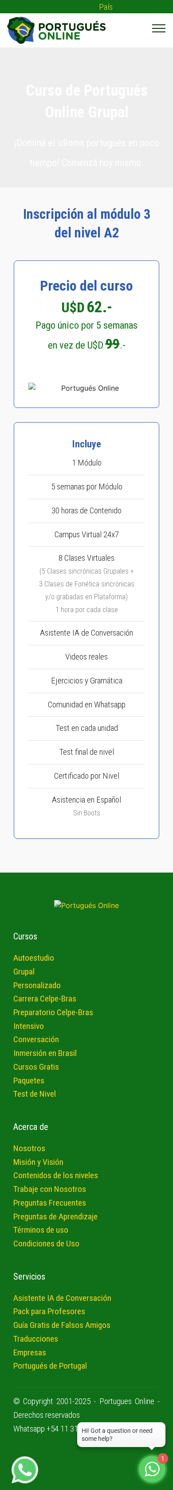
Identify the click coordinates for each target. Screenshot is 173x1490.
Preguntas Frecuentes (49, 1203)
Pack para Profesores (49, 1311)
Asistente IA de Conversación (62, 1298)
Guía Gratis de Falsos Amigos (61, 1325)
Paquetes (28, 1080)
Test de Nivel (34, 1094)
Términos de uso (40, 1230)
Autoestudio (33, 958)
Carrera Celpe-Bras (44, 998)
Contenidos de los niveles (55, 1175)
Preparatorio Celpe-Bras (53, 1012)
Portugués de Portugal (50, 1366)
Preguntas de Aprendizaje (55, 1216)
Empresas (29, 1352)
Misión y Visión (38, 1162)
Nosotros (29, 1148)
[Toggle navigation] (159, 28)
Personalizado (37, 985)
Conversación (36, 1039)
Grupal (24, 971)
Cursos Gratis (36, 1067)
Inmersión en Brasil (45, 1053)
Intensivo (28, 1026)
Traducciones (35, 1339)
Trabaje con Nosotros (49, 1189)
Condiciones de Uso (46, 1243)
